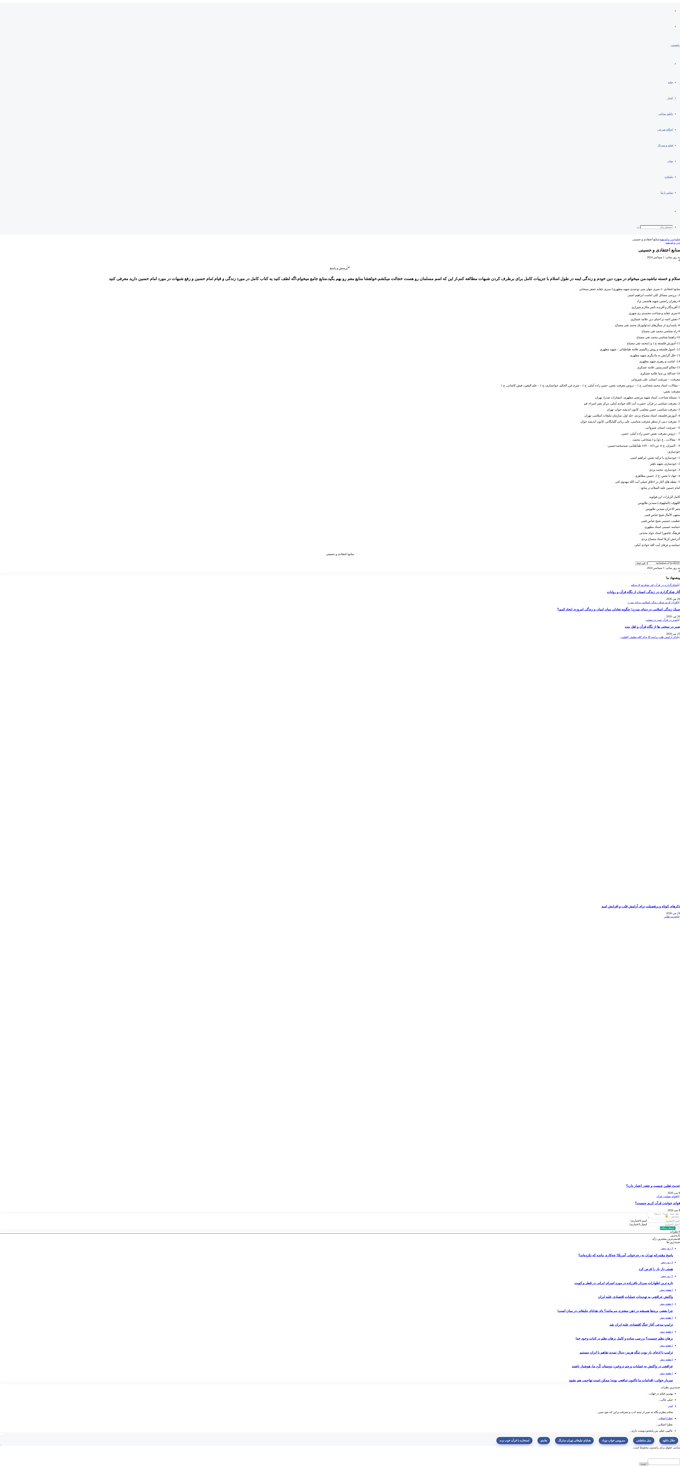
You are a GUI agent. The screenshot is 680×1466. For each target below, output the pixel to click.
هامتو (544, 1440)
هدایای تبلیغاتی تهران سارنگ (574, 1440)
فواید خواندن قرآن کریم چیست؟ (657, 1203)
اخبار (670, 98)
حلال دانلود (668, 1440)
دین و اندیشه (667, 239)
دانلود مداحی (665, 113)
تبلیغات (669, 176)
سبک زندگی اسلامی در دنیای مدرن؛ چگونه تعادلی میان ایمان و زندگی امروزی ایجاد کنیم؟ (618, 609)
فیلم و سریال (665, 145)
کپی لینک (640, 563)
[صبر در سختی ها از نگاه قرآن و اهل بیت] (662, 619)
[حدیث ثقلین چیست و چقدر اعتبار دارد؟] (414, 1047)
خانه (670, 82)
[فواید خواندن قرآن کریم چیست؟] (668, 1196)
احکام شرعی (665, 129)
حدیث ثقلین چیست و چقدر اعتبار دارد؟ (653, 1186)
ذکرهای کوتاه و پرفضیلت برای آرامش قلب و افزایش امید (641, 906)
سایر (670, 161)
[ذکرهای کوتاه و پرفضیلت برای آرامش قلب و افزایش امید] (414, 767)
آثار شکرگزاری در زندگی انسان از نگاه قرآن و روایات (643, 592)
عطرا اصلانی (665, 1418)
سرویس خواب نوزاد (613, 1440)
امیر (670, 1405)
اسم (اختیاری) (639, 1220)
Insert (643, 1464)
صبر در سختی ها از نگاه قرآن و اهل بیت (652, 627)
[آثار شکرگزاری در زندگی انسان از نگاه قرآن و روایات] (655, 584)
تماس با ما (667, 192)
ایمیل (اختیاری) (638, 1224)
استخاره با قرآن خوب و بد (514, 1440)
